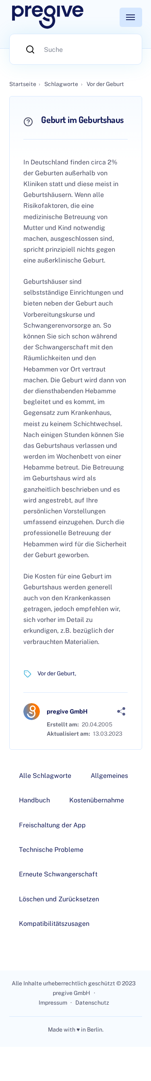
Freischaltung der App (52, 825)
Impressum (53, 1002)
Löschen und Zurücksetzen (59, 899)
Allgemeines (109, 775)
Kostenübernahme (96, 800)
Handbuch (34, 800)
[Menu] (131, 17)
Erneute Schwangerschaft (58, 874)
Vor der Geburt (56, 673)
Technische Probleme (51, 849)
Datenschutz (92, 1002)
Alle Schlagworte (45, 775)
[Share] (121, 711)
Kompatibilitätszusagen (54, 923)
